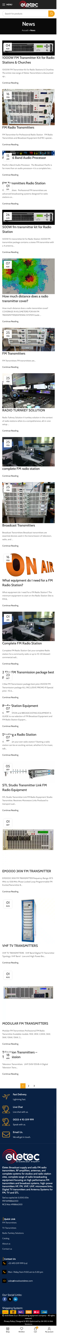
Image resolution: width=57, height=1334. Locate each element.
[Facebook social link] (4, 1299)
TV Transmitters (9, 1228)
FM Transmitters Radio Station (23, 183)
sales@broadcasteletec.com (20, 1280)
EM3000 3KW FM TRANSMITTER (26, 871)
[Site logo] (28, 4)
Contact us (7, 1248)
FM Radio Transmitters (18, 127)
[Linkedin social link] (15, 1299)
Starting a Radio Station (19, 734)
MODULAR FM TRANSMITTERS (25, 1023)
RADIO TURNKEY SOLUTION (23, 410)
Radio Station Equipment (20, 706)
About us (6, 1243)
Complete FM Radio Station (22, 643)
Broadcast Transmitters (18, 525)
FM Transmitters (13, 353)
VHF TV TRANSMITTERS (20, 946)
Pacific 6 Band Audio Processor (24, 158)
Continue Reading (10, 82)
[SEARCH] (51, 13)
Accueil (25, 30)
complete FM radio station (21, 469)
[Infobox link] (28, 1135)
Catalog (5, 1238)
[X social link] (10, 1299)
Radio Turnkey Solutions (13, 1233)
